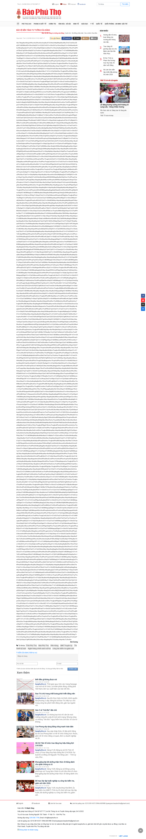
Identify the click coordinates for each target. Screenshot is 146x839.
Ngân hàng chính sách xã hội (39, 648)
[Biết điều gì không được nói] (25, 684)
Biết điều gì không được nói (46, 679)
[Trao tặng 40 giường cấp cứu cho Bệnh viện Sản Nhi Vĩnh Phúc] (124, 49)
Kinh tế (76, 24)
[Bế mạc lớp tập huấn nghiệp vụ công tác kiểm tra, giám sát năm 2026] (25, 786)
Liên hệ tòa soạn (55, 803)
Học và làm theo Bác (91, 33)
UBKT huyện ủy (66, 645)
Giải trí (124, 24)
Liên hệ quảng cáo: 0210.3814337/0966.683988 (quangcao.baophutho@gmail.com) (101, 803)
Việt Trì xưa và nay (106, 115)
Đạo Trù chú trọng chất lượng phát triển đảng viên (55, 694)
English (56, 4)
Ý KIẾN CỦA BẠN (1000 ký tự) (26, 653)
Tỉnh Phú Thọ (31, 645)
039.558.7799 (34, 818)
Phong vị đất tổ (40, 24)
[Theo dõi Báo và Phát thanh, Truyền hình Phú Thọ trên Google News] (55, 38)
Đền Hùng (54, 645)
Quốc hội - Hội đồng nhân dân (74, 33)
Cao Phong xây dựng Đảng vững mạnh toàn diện (54, 727)
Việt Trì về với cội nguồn (109, 80)
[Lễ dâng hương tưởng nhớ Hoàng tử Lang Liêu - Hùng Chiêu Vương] (115, 93)
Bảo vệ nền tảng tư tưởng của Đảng (33, 30)
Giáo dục (84, 24)
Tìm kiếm (125, 4)
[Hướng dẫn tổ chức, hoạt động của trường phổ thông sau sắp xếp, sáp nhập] (124, 38)
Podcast (73, 4)
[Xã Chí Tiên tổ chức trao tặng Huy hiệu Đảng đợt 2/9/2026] (25, 748)
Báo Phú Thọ (44, 645)
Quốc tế (99, 24)
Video (64, 4)
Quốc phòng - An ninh (113, 24)
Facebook (82, 4)
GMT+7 (28, 4)
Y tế (92, 24)
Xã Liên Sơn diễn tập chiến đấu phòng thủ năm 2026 (110, 72)
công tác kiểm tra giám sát (63, 648)
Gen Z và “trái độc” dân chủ (46, 710)
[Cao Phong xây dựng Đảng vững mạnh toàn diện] (25, 731)
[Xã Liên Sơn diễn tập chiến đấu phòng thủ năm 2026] (124, 73)
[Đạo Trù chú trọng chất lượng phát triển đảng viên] (25, 698)
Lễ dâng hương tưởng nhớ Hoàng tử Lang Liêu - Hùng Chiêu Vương (114, 106)
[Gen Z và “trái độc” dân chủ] (25, 715)
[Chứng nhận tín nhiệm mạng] (27, 830)
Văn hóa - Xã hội (64, 24)
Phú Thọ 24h (26, 24)
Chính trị (52, 24)
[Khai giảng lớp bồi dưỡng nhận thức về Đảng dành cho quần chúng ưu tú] (25, 767)
